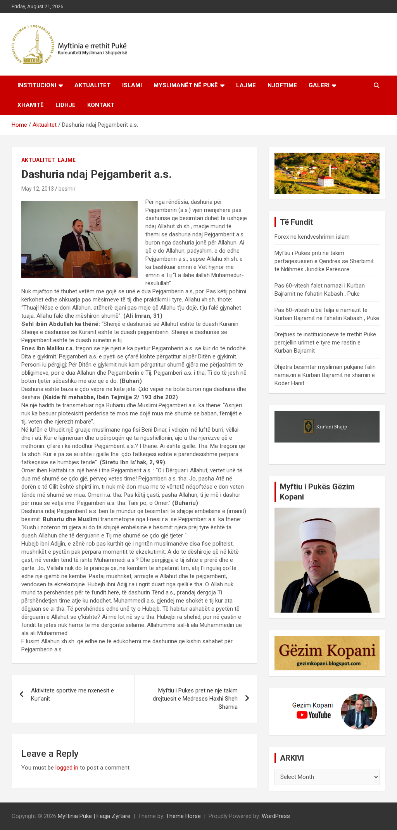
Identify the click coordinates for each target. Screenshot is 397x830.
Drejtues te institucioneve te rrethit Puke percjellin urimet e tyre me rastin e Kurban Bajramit (325, 342)
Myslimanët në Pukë (186, 85)
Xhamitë (30, 105)
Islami (132, 85)
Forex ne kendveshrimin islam (312, 236)
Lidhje (65, 105)
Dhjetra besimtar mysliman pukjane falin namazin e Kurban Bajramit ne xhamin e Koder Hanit (325, 375)
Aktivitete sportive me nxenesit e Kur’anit (72, 694)
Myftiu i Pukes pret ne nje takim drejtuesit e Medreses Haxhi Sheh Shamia (195, 698)
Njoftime (282, 85)
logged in (66, 767)
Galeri (319, 85)
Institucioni (36, 85)
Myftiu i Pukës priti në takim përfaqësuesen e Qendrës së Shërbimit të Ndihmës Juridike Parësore (324, 261)
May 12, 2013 (37, 189)
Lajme (246, 85)
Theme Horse (183, 816)
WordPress (276, 816)
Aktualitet (92, 85)
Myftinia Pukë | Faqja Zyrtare (94, 816)
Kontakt (100, 105)
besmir (67, 189)
